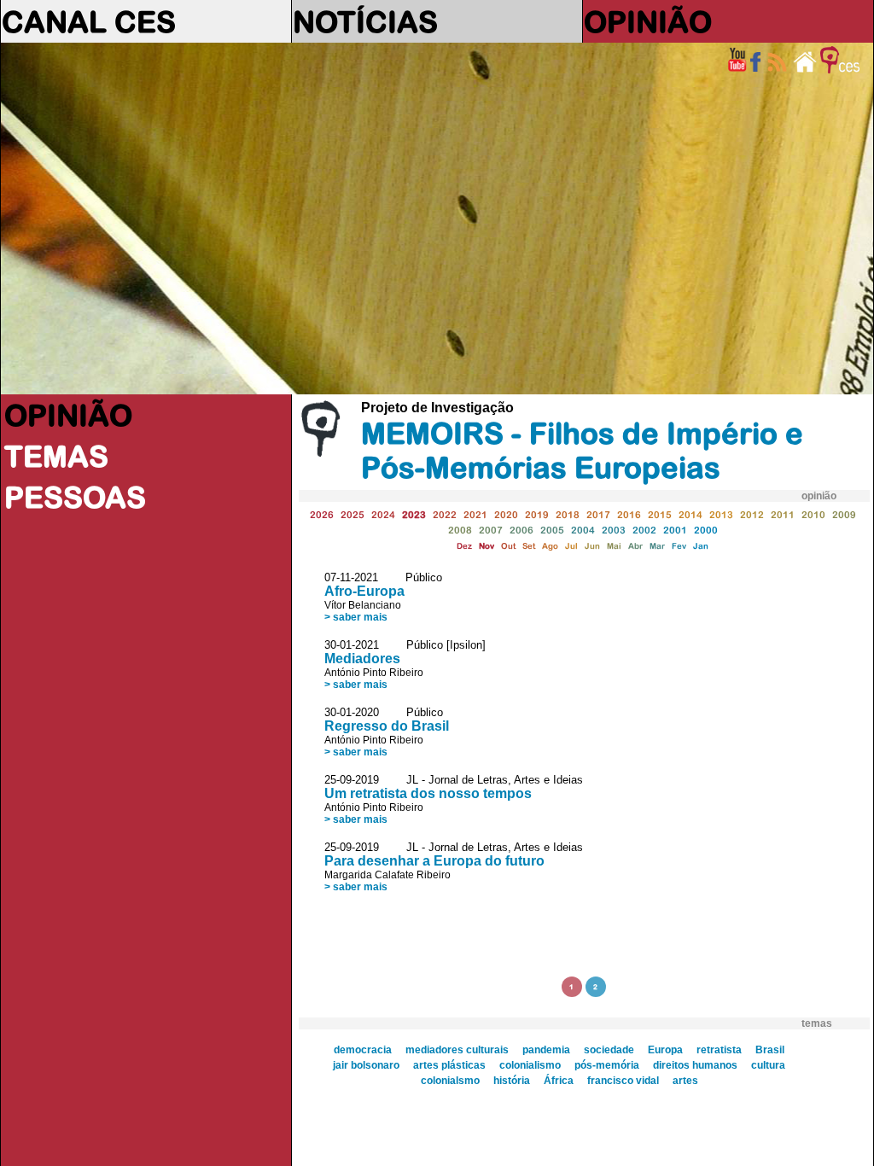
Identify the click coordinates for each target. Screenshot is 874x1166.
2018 (568, 514)
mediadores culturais (457, 1050)
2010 (813, 514)
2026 (322, 514)
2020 (506, 514)
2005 (552, 529)
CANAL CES (89, 21)
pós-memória (606, 1065)
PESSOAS (75, 497)
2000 (706, 529)
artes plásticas (449, 1065)
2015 (660, 514)
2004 (583, 529)
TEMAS (56, 456)
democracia (363, 1050)
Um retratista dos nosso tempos (428, 793)
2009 (844, 514)
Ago (550, 546)
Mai (614, 546)
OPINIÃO (648, 21)
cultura (768, 1065)
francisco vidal (623, 1081)
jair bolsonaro (366, 1065)
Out (508, 546)
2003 (614, 529)
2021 (475, 514)
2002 (644, 529)
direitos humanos (695, 1065)
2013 (721, 514)
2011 (783, 514)
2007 (491, 529)
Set (528, 546)
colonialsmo (450, 1081)
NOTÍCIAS (365, 21)
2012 (752, 514)
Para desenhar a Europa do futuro (434, 861)
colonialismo (530, 1065)
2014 (690, 514)
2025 (352, 514)
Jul (571, 546)
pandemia (546, 1050)
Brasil (769, 1050)
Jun (592, 546)
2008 (460, 529)
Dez (464, 546)
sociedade (609, 1050)
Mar (657, 546)
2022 (445, 514)
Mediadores (362, 658)
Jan (700, 546)
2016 (629, 514)
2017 (598, 514)
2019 (537, 514)
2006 (521, 529)
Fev (679, 546)
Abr (635, 546)
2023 (414, 514)
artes (685, 1081)
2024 (383, 514)
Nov (486, 546)
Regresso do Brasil (386, 726)
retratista (719, 1050)
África (559, 1081)
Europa (665, 1050)
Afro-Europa (364, 591)
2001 (675, 529)
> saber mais (355, 617)
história (511, 1081)
